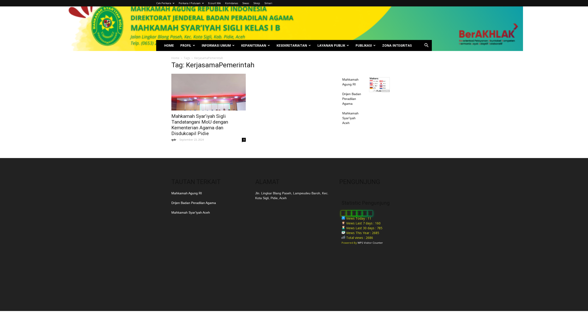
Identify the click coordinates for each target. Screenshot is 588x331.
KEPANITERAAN (253, 45)
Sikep (256, 3)
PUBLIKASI (364, 45)
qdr (173, 139)
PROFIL (185, 45)
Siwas (245, 3)
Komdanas (231, 3)
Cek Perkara (163, 3)
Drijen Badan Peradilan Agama (351, 98)
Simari (268, 3)
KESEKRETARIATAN (292, 45)
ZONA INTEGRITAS (397, 45)
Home (175, 58)
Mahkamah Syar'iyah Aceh (350, 118)
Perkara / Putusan (190, 3)
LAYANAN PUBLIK (331, 45)
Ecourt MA (214, 3)
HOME (169, 45)
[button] (426, 46)
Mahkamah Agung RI (186, 193)
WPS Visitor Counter (370, 242)
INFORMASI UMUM (216, 45)
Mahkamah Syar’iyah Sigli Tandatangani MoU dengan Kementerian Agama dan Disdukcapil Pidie (199, 124)
